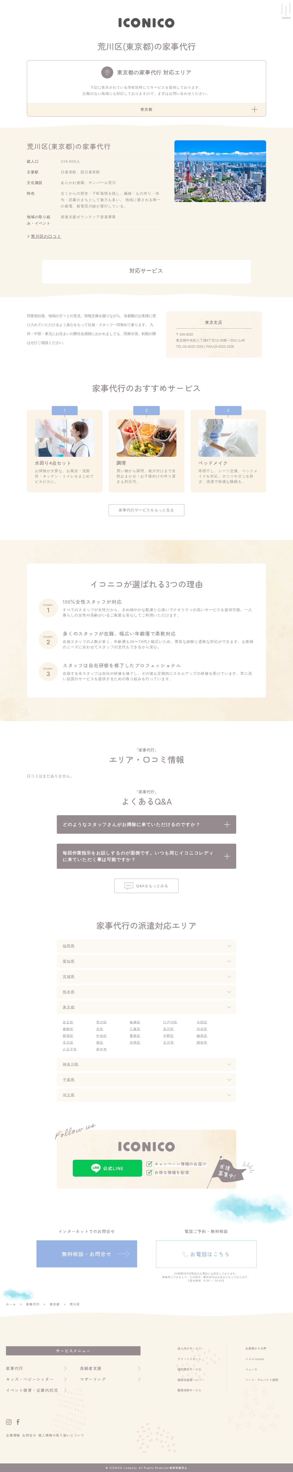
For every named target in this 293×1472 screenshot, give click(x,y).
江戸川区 (170, 1022)
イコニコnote (254, 1359)
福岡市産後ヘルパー (190, 1380)
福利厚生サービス (189, 1369)
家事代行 (32, 1304)
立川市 (168, 1042)
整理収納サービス (189, 1390)
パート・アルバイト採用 (261, 1380)
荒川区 (101, 1022)
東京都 (69, 1007)
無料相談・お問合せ (87, 1253)
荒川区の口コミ (46, 236)
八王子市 (70, 1049)
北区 (99, 1029)
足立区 (68, 1022)
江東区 (135, 1029)
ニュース (251, 1369)
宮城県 (69, 977)
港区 (99, 1042)
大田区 (202, 1022)
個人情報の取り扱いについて (61, 1435)
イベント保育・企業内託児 (32, 1390)
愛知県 (69, 961)
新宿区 (68, 1036)
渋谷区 (202, 1029)
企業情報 (13, 1435)
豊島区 (135, 1036)
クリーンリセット (189, 1359)
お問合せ (29, 1435)
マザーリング (93, 1379)
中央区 (101, 1036)
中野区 (168, 1036)
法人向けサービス (189, 1348)
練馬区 (202, 1036)
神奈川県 (71, 1064)
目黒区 (135, 1042)
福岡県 (69, 946)
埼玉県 (69, 1095)
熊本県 (69, 992)
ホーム (11, 1304)
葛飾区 (68, 1029)
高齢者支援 (91, 1368)
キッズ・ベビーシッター (30, 1379)
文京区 (68, 1042)
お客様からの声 (255, 1348)
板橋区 (135, 1022)
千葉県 (69, 1080)
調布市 (202, 1042)
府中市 (101, 1049)
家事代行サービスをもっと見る (146, 510)
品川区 (168, 1029)
